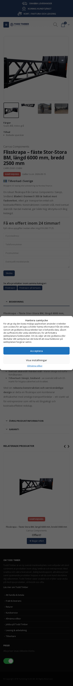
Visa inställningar (36, 360)
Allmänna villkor (34, 365)
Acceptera (36, 350)
